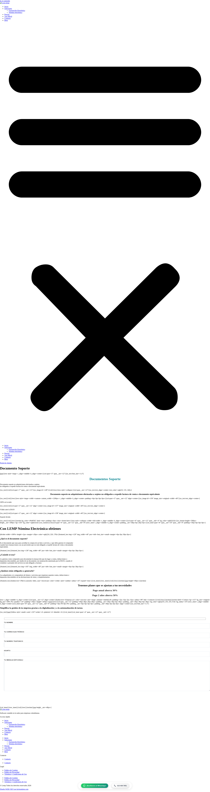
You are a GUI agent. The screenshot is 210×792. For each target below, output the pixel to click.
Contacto (7, 18)
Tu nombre (8, 622)
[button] (105, 233)
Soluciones (8, 8)
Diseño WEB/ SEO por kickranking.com (14, 789)
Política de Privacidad (11, 772)
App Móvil (8, 16)
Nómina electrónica (15, 12)
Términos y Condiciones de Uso (15, 774)
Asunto (7, 651)
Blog (6, 20)
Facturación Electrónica (17, 10)
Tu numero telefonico (13, 641)
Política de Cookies (11, 770)
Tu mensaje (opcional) (13, 660)
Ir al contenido (5, 1)
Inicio (6, 7)
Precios (6, 14)
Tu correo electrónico (14, 632)
